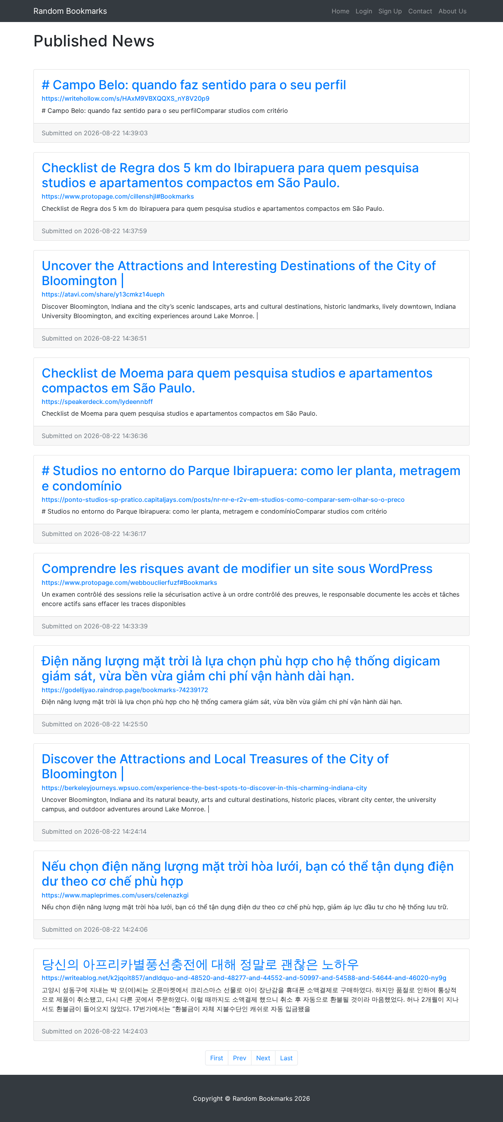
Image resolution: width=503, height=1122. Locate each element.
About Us (452, 11)
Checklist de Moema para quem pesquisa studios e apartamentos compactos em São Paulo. (237, 380)
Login (364, 11)
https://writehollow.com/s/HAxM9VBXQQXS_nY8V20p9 (125, 98)
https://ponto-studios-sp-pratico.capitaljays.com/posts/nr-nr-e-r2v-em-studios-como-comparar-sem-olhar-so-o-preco (223, 499)
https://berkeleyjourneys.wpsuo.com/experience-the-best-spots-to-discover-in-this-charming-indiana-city (204, 788)
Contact (420, 11)
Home (340, 11)
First (216, 1058)
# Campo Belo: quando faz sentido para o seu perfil (194, 84)
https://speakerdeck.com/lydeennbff (97, 401)
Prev (239, 1058)
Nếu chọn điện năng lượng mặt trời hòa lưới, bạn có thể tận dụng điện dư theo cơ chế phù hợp (248, 874)
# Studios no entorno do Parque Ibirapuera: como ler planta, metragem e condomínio (251, 478)
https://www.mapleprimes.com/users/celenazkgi (115, 895)
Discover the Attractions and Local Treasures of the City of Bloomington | (215, 766)
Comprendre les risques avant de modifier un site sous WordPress (237, 568)
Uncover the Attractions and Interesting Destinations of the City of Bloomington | (239, 273)
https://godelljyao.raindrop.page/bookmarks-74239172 (125, 690)
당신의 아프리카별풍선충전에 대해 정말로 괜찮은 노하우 (200, 964)
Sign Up (390, 11)
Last (286, 1058)
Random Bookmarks (70, 11)
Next (263, 1058)
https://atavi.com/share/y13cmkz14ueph (103, 294)
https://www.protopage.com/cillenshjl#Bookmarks (118, 196)
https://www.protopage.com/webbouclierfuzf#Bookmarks (129, 582)
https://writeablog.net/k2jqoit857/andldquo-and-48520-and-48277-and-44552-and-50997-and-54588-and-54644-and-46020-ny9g (244, 978)
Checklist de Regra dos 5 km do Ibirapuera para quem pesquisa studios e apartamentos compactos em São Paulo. (230, 175)
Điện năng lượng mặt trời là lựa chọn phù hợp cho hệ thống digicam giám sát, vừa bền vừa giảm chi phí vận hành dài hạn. (241, 668)
